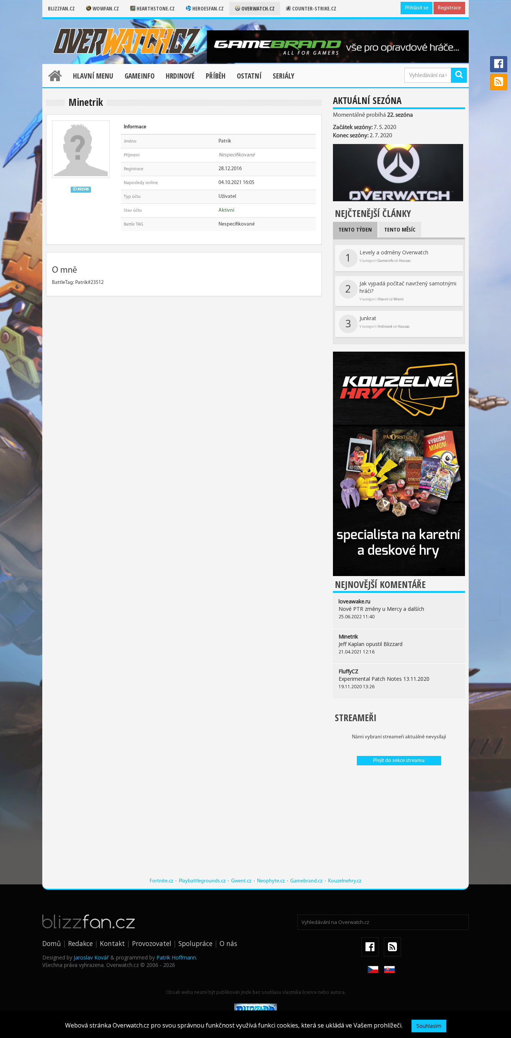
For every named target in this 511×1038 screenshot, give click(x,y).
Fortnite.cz (161, 881)
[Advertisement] (399, 825)
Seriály (283, 76)
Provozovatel (151, 943)
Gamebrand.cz (306, 881)
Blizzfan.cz (61, 8)
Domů (51, 943)
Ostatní (249, 76)
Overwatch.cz (257, 8)
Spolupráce (195, 943)
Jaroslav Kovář (91, 957)
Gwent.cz (241, 881)
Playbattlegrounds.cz (202, 881)
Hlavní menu (93, 76)
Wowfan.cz (105, 8)
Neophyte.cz (271, 881)
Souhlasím (428, 1025)
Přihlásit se (416, 8)
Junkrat (377, 322)
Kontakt (112, 943)
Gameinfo (139, 76)
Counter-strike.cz (313, 8)
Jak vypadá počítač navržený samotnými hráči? (400, 290)
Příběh (216, 76)
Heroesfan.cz (207, 8)
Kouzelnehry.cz (344, 881)
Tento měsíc (400, 229)
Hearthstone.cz (155, 8)
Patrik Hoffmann (176, 957)
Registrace (449, 8)
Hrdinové (180, 76)
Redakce (80, 943)
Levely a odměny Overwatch (386, 256)
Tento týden (355, 229)
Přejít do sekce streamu (399, 760)
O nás (228, 943)
